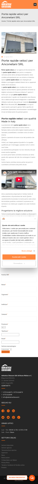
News (3, 455)
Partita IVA (5, 275)
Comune (4, 314)
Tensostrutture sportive (8, 450)
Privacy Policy (5, 462)
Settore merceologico (8, 346)
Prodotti (3, 467)
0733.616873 (7, 392)
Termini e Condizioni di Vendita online (13, 465)
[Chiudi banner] (35, 218)
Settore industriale (7, 445)
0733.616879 (18, 392)
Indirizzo (4, 304)
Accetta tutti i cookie (19, 257)
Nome (3, 285)
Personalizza (18, 263)
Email (3, 339)
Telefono (4, 331)
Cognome (4, 294)
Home (3, 21)
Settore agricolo (6, 448)
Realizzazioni (5, 458)
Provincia (4, 324)
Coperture (4, 453)
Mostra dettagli (27, 251)
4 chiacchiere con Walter (9, 460)
